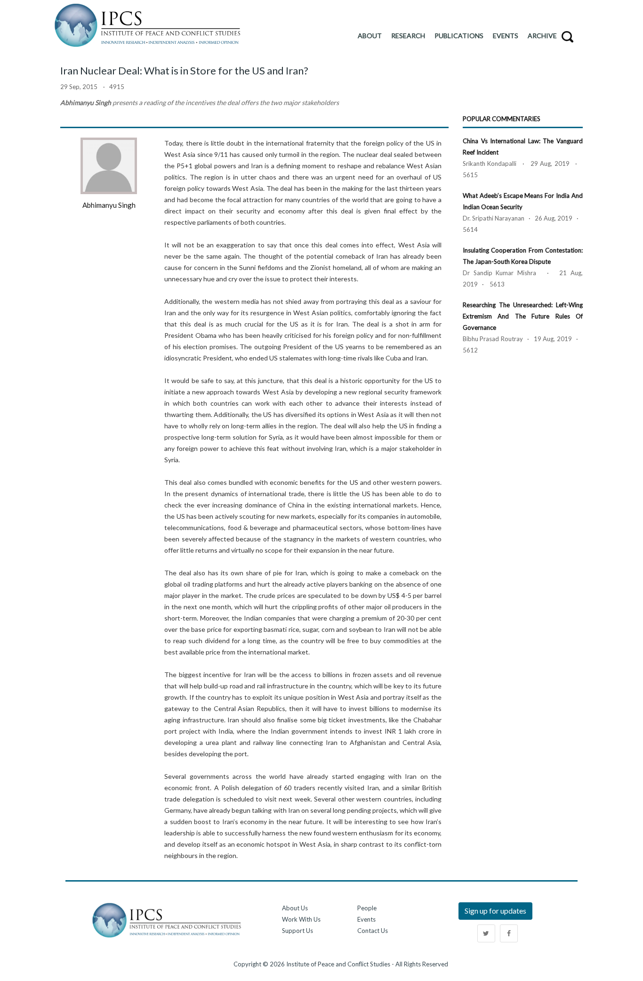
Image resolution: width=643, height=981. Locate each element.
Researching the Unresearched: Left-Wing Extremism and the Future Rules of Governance (523, 316)
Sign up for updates (495, 910)
